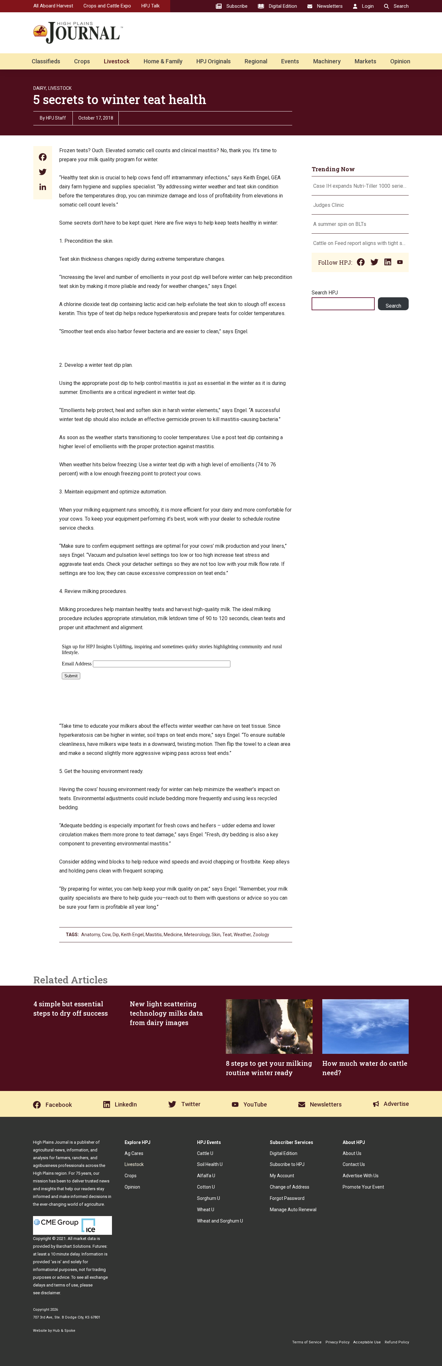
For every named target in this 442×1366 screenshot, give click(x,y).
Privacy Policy (337, 1342)
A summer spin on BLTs (340, 224)
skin (216, 934)
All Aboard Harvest (53, 6)
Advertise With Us (361, 1175)
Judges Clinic (328, 205)
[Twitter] (43, 173)
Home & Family (163, 61)
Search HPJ (325, 293)
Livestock (116, 61)
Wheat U (205, 1209)
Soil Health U (210, 1164)
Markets (365, 61)
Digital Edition (283, 1153)
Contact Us (354, 1164)
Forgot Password (287, 1198)
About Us (352, 1153)
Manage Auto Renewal (293, 1209)
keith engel (132, 934)
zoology (261, 934)
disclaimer (50, 1292)
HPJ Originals (213, 61)
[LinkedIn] (43, 188)
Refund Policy (397, 1342)
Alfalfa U (206, 1175)
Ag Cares (134, 1153)
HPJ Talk (150, 6)
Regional (256, 61)
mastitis (154, 934)
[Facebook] (43, 158)
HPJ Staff (56, 118)
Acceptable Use (367, 1342)
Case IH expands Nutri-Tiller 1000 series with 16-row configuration (360, 186)
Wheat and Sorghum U (220, 1220)
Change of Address (289, 1187)
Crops (82, 61)
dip (116, 934)
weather (242, 934)
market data (84, 1238)
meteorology (197, 934)
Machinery (327, 61)
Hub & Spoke (64, 1331)
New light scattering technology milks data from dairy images (166, 1013)
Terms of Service (307, 1342)
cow (106, 934)
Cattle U (205, 1153)
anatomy (90, 934)
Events (290, 61)
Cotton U (206, 1187)
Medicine (173, 934)
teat (227, 934)
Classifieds (46, 61)
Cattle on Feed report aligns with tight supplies (360, 243)
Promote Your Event (363, 1187)
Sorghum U (208, 1198)
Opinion (400, 61)
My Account (282, 1175)
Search (393, 306)
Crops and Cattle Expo (107, 6)
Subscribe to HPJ (287, 1164)
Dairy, (40, 88)
